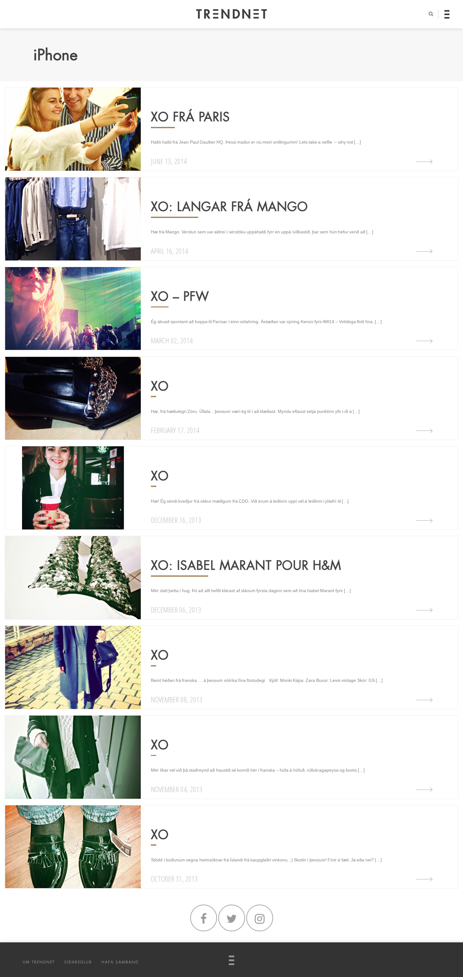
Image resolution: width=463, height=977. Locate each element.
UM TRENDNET (39, 962)
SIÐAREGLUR (78, 962)
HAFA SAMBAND (120, 962)
